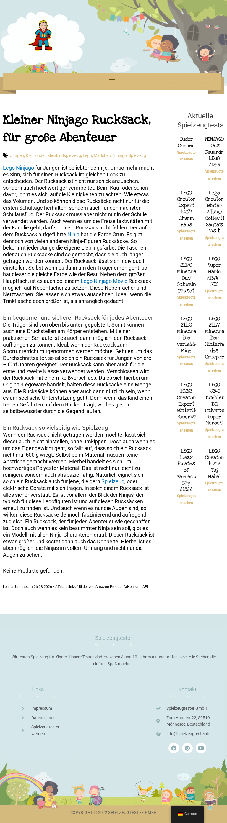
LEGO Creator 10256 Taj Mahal (214, 463)
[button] (112, 79)
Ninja (73, 234)
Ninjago (120, 155)
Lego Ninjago (18, 168)
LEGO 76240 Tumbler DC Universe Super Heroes (215, 404)
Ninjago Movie (110, 281)
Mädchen (102, 155)
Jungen (17, 155)
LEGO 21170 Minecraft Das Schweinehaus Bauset (193, 274)
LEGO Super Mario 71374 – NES (214, 271)
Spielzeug (137, 155)
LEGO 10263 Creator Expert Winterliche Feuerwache (191, 400)
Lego (87, 155)
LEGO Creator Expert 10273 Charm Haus (186, 208)
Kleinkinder (36, 155)
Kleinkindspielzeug (64, 155)
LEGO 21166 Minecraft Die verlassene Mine (190, 334)
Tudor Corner (186, 142)
